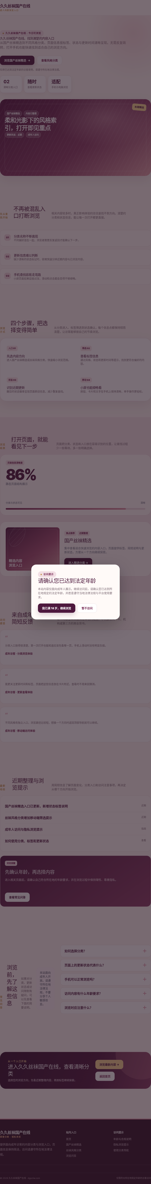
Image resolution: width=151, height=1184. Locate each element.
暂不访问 (87, 608)
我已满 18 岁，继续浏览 (56, 608)
